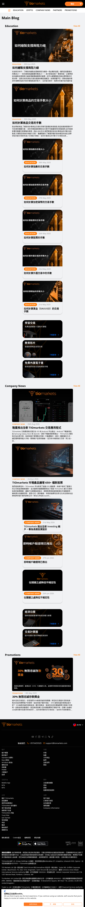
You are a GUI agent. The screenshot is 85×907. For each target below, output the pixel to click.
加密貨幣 (46, 762)
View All (76, 26)
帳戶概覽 (5, 753)
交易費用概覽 (48, 783)
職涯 (3, 825)
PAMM (4, 770)
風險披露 (46, 806)
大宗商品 (46, 758)
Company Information (51, 808)
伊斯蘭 (4, 767)
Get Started (6, 818)
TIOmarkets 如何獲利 (9, 806)
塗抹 (44, 785)
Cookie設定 (17, 838)
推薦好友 (5, 830)
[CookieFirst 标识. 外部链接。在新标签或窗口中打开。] (5, 891)
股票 (44, 760)
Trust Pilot (5, 815)
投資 (3, 775)
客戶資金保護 (6, 808)
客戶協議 (46, 798)
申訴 (3, 823)
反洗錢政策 (47, 803)
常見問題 (5, 820)
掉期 (44, 788)
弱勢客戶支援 (6, 810)
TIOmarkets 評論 (8, 813)
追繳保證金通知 (48, 790)
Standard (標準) (7, 758)
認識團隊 (5, 801)
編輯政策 (27, 838)
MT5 (3, 788)
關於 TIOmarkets (8, 798)
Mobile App (6, 783)
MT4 (3, 785)
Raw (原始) (5, 760)
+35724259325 (36, 743)
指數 (44, 755)
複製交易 (5, 765)
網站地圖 (37, 838)
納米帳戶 (5, 755)
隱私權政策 (5, 838)
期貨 (44, 765)
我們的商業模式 (7, 803)
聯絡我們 (5, 827)
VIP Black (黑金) (7, 762)
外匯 (44, 753)
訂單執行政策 (48, 801)
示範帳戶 (5, 772)
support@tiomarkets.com (56, 743)
